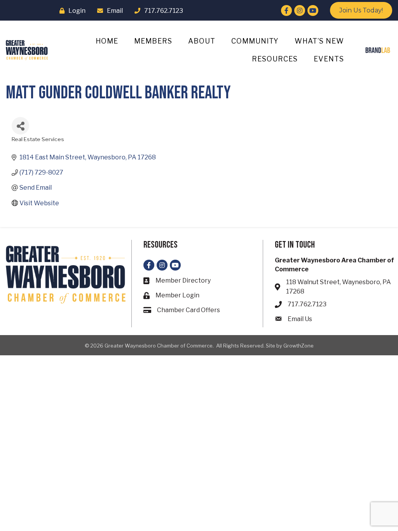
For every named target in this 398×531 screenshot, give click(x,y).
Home (107, 41)
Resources (275, 59)
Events (329, 59)
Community (255, 41)
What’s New (319, 41)
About (201, 41)
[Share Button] (20, 125)
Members (153, 41)
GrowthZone (298, 345)
